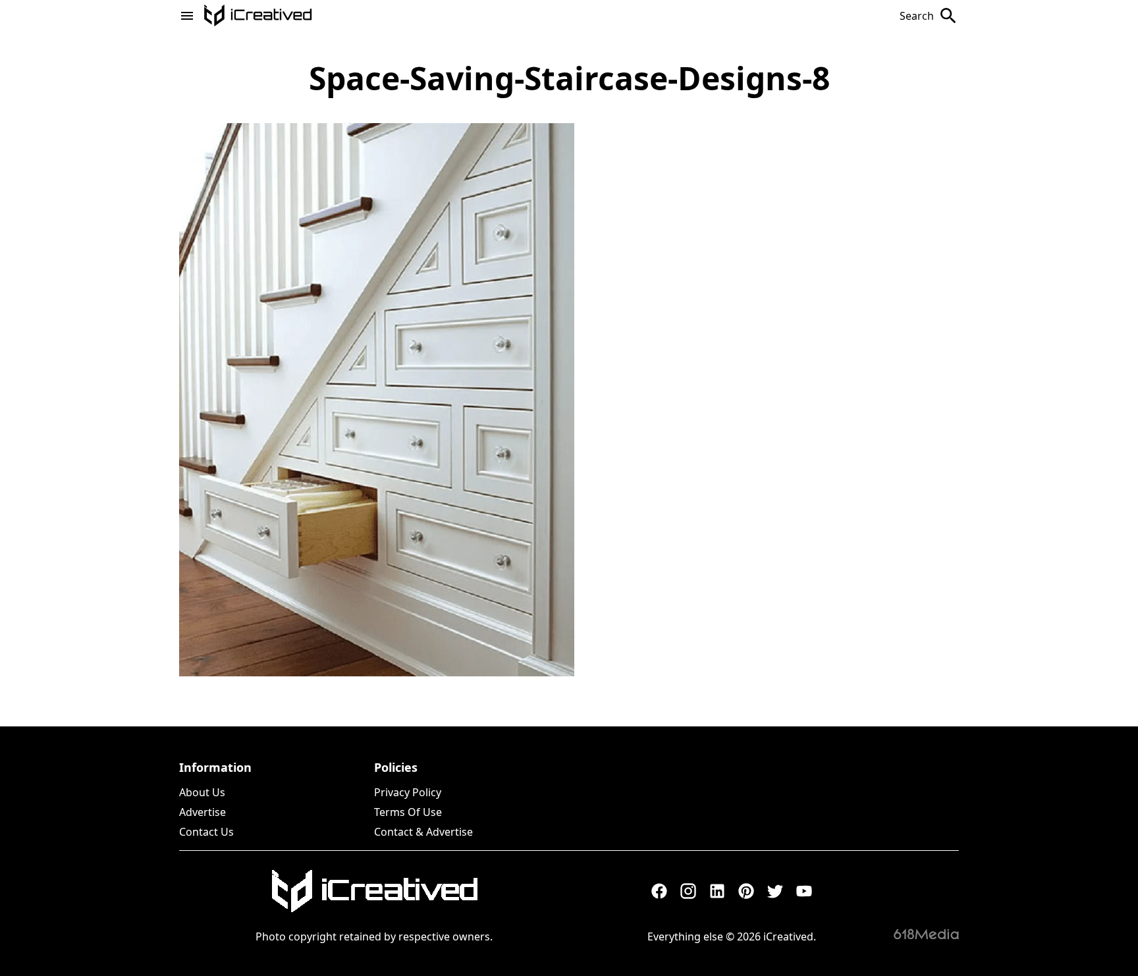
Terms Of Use (408, 812)
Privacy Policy (407, 792)
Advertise (202, 812)
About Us (202, 792)
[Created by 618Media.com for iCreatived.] (926, 934)
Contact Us (206, 832)
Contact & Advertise (423, 832)
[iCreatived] (374, 891)
